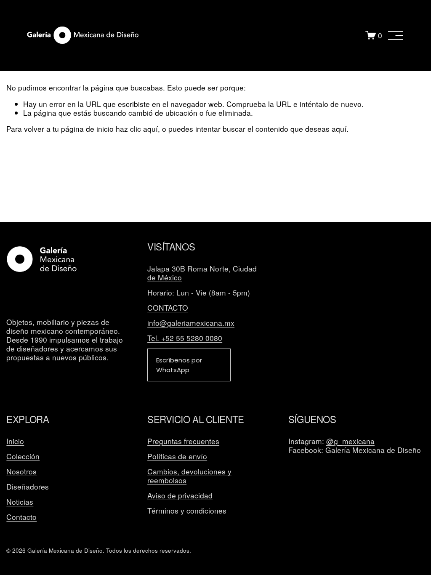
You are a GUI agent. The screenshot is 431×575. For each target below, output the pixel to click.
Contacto (21, 517)
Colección (23, 456)
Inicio (15, 441)
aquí (339, 128)
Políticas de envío (177, 456)
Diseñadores (27, 486)
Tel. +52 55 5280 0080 (184, 338)
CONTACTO (167, 307)
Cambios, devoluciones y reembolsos (189, 476)
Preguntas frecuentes (183, 441)
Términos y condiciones (186, 510)
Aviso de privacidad (180, 495)
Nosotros (21, 471)
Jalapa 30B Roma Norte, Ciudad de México (202, 273)
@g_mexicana (350, 441)
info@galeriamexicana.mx (190, 323)
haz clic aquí (137, 128)
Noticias (19, 502)
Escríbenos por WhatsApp (179, 365)
